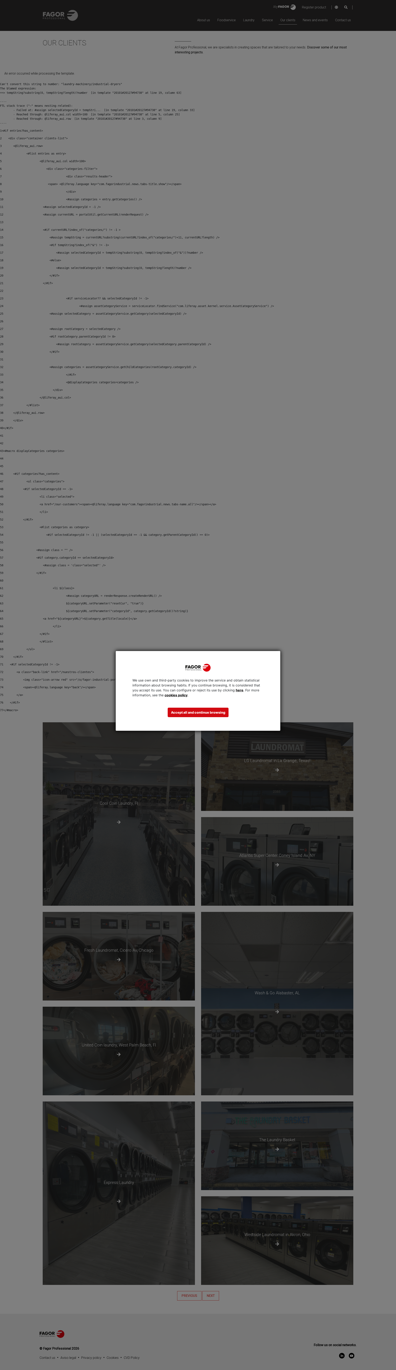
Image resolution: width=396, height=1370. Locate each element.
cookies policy (176, 695)
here (239, 690)
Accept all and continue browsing (198, 712)
